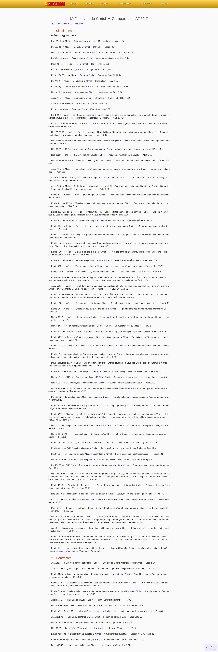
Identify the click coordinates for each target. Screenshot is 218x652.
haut (214, 649)
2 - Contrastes (76, 24)
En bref (164, 4)
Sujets (105, 4)
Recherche (147, 4)
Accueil (74, 4)
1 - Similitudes (60, 24)
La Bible (90, 4)
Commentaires (124, 4)
